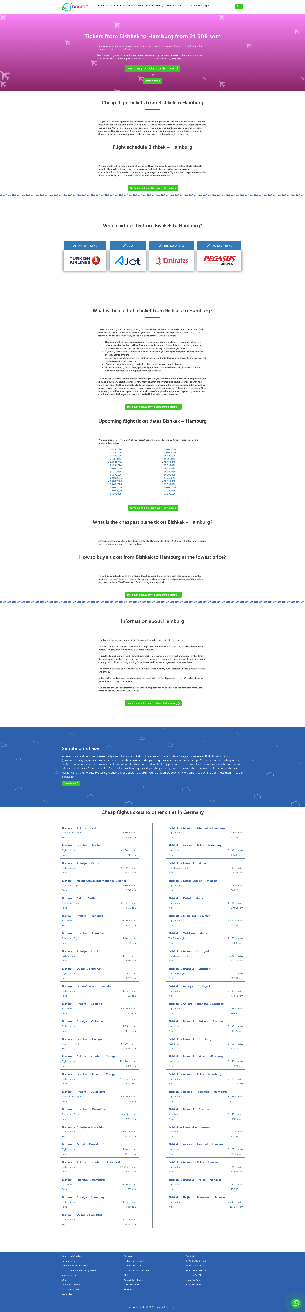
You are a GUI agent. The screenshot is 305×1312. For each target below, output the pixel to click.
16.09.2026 (169, 475)
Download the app (199, 5)
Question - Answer (71, 1285)
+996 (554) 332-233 (196, 1261)
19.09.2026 (169, 484)
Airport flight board (133, 1280)
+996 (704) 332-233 (196, 1270)
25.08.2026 (116, 452)
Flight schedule (180, 5)
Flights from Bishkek (108, 5)
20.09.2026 (170, 487)
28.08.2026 (116, 462)
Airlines (168, 5)
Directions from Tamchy (150, 5)
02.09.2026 (116, 478)
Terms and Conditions (73, 1256)
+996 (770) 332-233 (196, 1266)
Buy (239, 6)
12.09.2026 (169, 462)
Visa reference (69, 1275)
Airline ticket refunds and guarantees (80, 1270)
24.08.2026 (116, 449)
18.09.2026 (169, 481)
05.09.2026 (116, 487)
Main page (129, 1256)
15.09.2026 (169, 471)
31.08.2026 (115, 471)
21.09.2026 (169, 491)
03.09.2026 (116, 481)
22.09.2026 (170, 494)
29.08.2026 (116, 465)
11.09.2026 (169, 459)
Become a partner (71, 1289)
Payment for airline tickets (75, 1266)
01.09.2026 (116, 475)
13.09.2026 (169, 465)
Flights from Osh (128, 5)
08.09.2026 (170, 449)
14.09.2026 (169, 468)
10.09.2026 (170, 456)
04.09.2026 (116, 484)
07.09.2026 (115, 494)
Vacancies (67, 1294)
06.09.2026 (116, 491)
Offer (64, 1280)
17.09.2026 (169, 478)
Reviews (128, 1289)
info (193, 1285)
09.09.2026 (170, 452)
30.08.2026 (116, 468)
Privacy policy (69, 1261)
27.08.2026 (115, 459)
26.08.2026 (116, 456)
